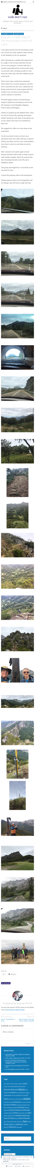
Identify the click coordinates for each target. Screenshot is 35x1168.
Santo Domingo (24, 1118)
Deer (21, 1095)
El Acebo (24, 1095)
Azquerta (5, 1086)
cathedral (27, 1092)
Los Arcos (7, 1105)
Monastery (25, 1104)
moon (29, 1104)
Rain (29, 1113)
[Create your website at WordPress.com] (17, 2)
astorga (16, 1083)
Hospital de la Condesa (8, 1102)
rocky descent (10, 1115)
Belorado (7, 1089)
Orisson (11, 1110)
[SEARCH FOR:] (17, 1139)
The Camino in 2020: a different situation (17, 1054)
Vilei (14, 1124)
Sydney (15, 1121)
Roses (14, 1115)
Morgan (5, 1107)
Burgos (13, 1092)
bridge (26, 1089)
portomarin (6, 1113)
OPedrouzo (6, 1110)
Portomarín (11, 1113)
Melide (13, 1105)
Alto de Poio (12, 1083)
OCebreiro (27, 1107)
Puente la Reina (21, 1113)
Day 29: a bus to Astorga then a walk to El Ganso (26, 1018)
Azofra (25, 1083)
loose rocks (28, 1102)
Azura (9, 1086)
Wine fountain (19, 1127)
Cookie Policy (6, 1161)
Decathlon (18, 1095)
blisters (21, 1089)
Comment (28, 1043)
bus (17, 1092)
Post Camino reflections (12, 1058)
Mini (17, 1104)
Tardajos (18, 1121)
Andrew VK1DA (19, 34)
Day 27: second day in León (7, 1018)
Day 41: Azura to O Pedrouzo (14, 1065)
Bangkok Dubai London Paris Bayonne (18, 1086)
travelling (6, 983)
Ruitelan (19, 1115)
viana (11, 1124)
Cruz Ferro (14, 1095)
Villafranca (19, 1124)
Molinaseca (20, 1104)
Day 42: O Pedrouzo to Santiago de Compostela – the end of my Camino (16, 1061)
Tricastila (29, 1121)
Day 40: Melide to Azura (12, 1069)
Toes (25, 1121)
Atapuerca (20, 1083)
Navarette (21, 1107)
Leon (22, 1102)
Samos (24, 1115)
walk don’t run (17, 17)
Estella (10, 1099)
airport (8, 1083)
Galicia (13, 1099)
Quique (26, 1113)
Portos (15, 1113)
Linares (24, 1102)
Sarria (5, 1121)
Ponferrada (26, 1110)
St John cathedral (10, 1121)
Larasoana (17, 1102)
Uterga (6, 1124)
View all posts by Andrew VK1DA (14, 1010)
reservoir (5, 1115)
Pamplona (18, 1110)
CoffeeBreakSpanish (7, 1095)
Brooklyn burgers (7, 1092)
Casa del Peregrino (21, 1092)
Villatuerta (12, 1127)
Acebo (5, 1083)
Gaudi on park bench (19, 1099)
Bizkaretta (14, 1089)
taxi (21, 1121)
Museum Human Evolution (12, 1107)
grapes (26, 1098)
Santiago (16, 1118)
